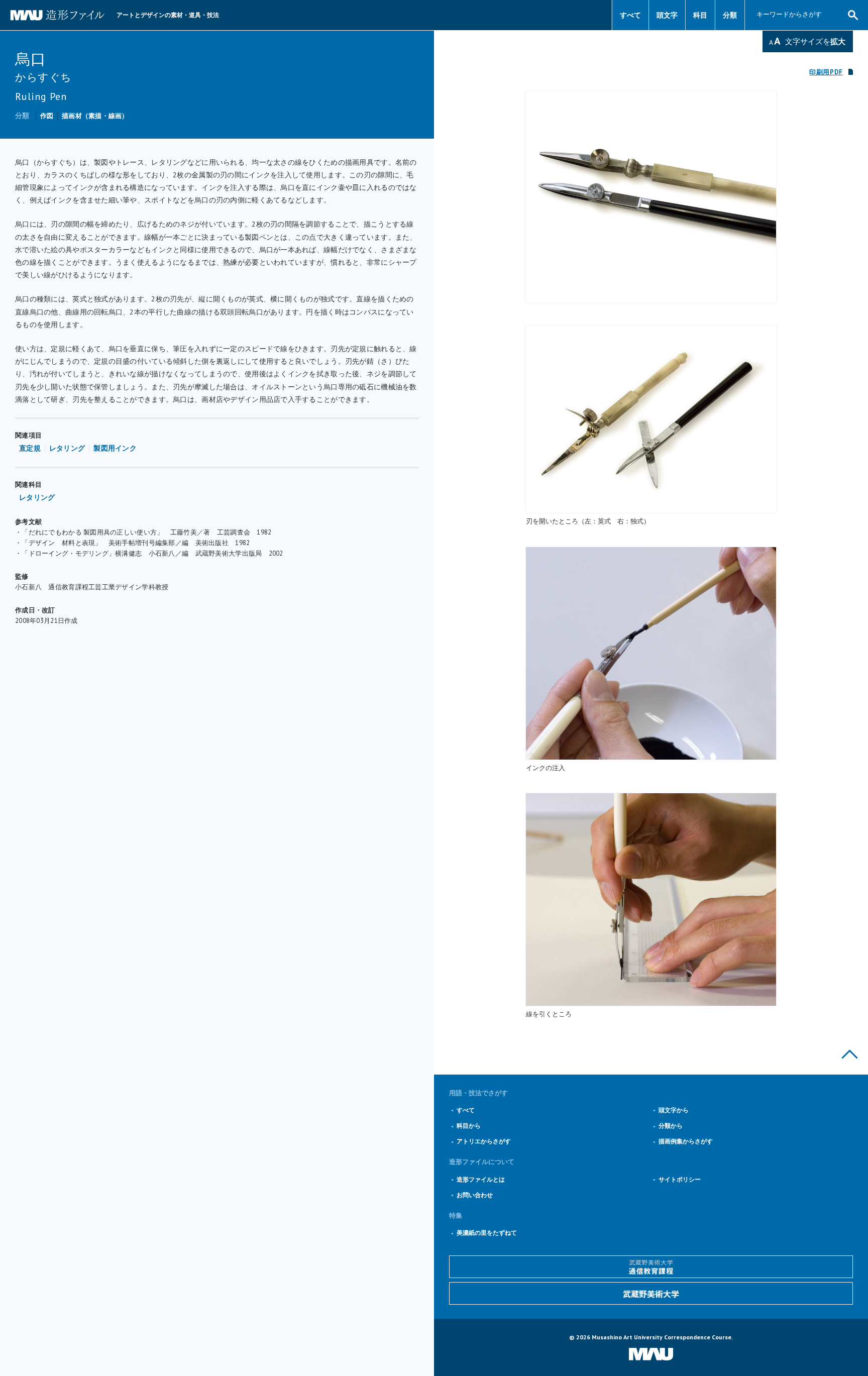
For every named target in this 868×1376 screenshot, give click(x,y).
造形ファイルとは (481, 1179)
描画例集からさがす (686, 1141)
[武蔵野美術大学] (651, 1293)
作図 (47, 116)
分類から (671, 1125)
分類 (730, 15)
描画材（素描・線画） (95, 116)
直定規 (30, 448)
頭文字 (667, 15)
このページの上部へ (849, 1054)
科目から (469, 1125)
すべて (630, 15)
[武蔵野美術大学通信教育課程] (651, 1266)
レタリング (67, 448)
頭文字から (674, 1110)
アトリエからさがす (484, 1141)
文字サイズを (815, 41)
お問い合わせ (475, 1195)
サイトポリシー (680, 1179)
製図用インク (115, 448)
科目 (700, 15)
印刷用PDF (826, 72)
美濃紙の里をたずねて (487, 1232)
